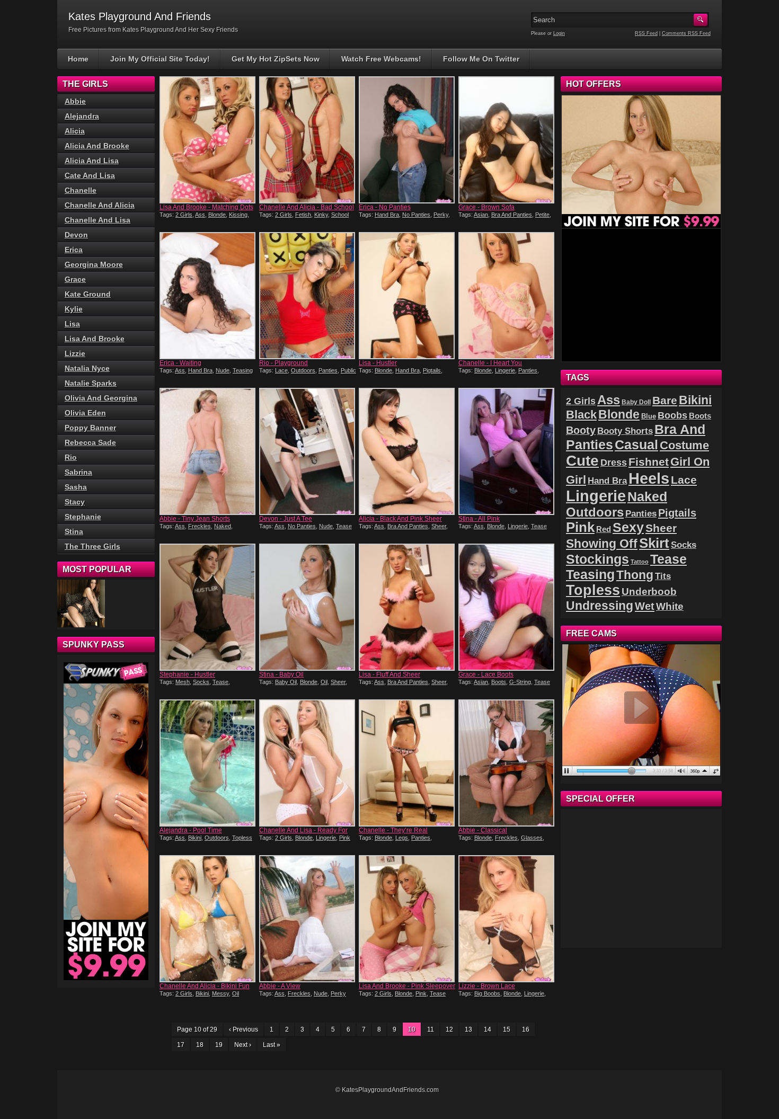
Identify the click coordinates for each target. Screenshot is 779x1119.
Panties (328, 370)
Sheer (438, 526)
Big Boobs (487, 993)
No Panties (416, 214)
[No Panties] (407, 139)
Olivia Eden (85, 412)
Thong (634, 575)
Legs (401, 837)
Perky (440, 214)
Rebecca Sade (90, 442)
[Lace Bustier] (81, 603)
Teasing (243, 370)
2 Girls (183, 214)
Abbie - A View (279, 986)
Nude (222, 370)
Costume (684, 445)
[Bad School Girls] (308, 139)
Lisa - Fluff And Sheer (389, 674)
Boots (498, 682)
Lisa (72, 323)
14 (487, 1029)
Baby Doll (636, 402)
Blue (648, 416)
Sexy (628, 527)
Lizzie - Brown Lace (486, 986)
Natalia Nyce (87, 368)
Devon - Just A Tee (285, 518)
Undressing (599, 605)
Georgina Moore (94, 264)
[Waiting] (208, 295)
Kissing (238, 214)
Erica (74, 249)
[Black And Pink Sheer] (407, 451)
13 (468, 1029)
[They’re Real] (407, 763)
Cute (582, 460)
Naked (222, 526)
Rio (71, 457)
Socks (201, 682)
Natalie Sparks (91, 383)
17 (180, 1045)
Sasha (76, 487)
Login (559, 33)
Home (78, 59)
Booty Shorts (625, 430)
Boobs (672, 415)
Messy (220, 993)
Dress (613, 462)
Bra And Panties (511, 214)
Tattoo (640, 561)
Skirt (654, 543)
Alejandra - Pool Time (191, 830)
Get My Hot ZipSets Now (276, 59)
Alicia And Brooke (97, 145)
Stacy (75, 502)
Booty (581, 430)
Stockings (597, 559)
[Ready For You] (308, 763)
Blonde (217, 214)
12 (449, 1029)
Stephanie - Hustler (187, 674)
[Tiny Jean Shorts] (208, 451)
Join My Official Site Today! (160, 59)
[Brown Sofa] (507, 139)
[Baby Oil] (308, 607)
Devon (76, 234)
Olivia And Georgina (101, 398)
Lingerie (505, 370)
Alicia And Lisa (92, 160)
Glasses (532, 837)
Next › (242, 1045)
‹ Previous (243, 1029)
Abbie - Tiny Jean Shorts (195, 518)
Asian (481, 214)
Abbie (75, 101)
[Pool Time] (208, 763)
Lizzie (75, 353)
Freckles (199, 526)
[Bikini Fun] (208, 918)
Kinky (321, 214)
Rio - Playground (283, 363)
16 (525, 1029)
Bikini (194, 837)
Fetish (303, 214)
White (670, 606)
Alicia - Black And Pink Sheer (400, 518)
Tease (344, 526)
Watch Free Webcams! (381, 59)
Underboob (649, 591)
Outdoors (303, 370)
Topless (242, 837)
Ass (200, 214)
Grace (75, 279)
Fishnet (648, 462)
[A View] (308, 918)
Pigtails (432, 370)
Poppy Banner (90, 427)
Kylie (74, 309)
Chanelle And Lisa (97, 220)
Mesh (182, 682)
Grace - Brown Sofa (486, 207)
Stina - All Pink (479, 518)
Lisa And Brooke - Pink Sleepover (407, 986)
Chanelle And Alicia (100, 205)
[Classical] (507, 763)
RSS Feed (646, 33)
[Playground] (308, 295)
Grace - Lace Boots (486, 674)
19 (219, 1045)
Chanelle (80, 190)
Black (581, 414)
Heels (648, 478)
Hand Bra (387, 214)
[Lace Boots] (507, 607)
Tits (663, 576)
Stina (74, 531)
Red (603, 529)
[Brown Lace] (507, 918)
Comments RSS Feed (686, 33)
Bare (664, 400)
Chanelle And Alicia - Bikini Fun (205, 986)
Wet (644, 606)
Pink (344, 837)
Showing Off (602, 543)
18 (199, 1045)
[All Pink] (507, 451)
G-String (520, 682)
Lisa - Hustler (378, 363)
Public (348, 370)
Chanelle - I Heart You (490, 363)
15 (506, 1029)
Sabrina (78, 472)
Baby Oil (286, 682)
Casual (636, 445)
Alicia (75, 131)
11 (430, 1029)
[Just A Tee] (308, 451)
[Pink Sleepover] (407, 918)
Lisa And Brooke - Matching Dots (206, 207)
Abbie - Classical (482, 830)
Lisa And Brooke (95, 338)
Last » (271, 1045)
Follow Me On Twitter (481, 59)
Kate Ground (88, 294)
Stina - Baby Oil (281, 674)
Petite (542, 214)
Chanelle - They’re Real (393, 830)
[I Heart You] (507, 295)
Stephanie (83, 516)
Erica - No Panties (385, 207)
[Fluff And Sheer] (407, 607)
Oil (324, 682)
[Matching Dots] (208, 139)
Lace (281, 370)
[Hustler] (407, 295)
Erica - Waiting (180, 363)
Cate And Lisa (90, 175)
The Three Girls (92, 546)
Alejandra (82, 116)
